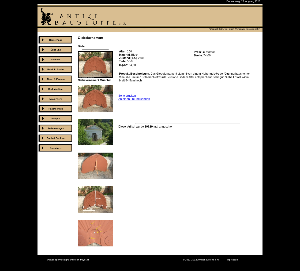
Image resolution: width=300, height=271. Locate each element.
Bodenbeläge (55, 89)
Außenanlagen (56, 128)
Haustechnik (56, 108)
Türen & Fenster (56, 79)
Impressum (232, 259)
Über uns (56, 49)
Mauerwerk (55, 99)
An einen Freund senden (134, 99)
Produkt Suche (55, 69)
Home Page (55, 40)
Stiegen (55, 118)
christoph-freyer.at (79, 259)
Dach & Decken (55, 138)
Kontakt (55, 59)
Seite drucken (127, 95)
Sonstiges (55, 148)
